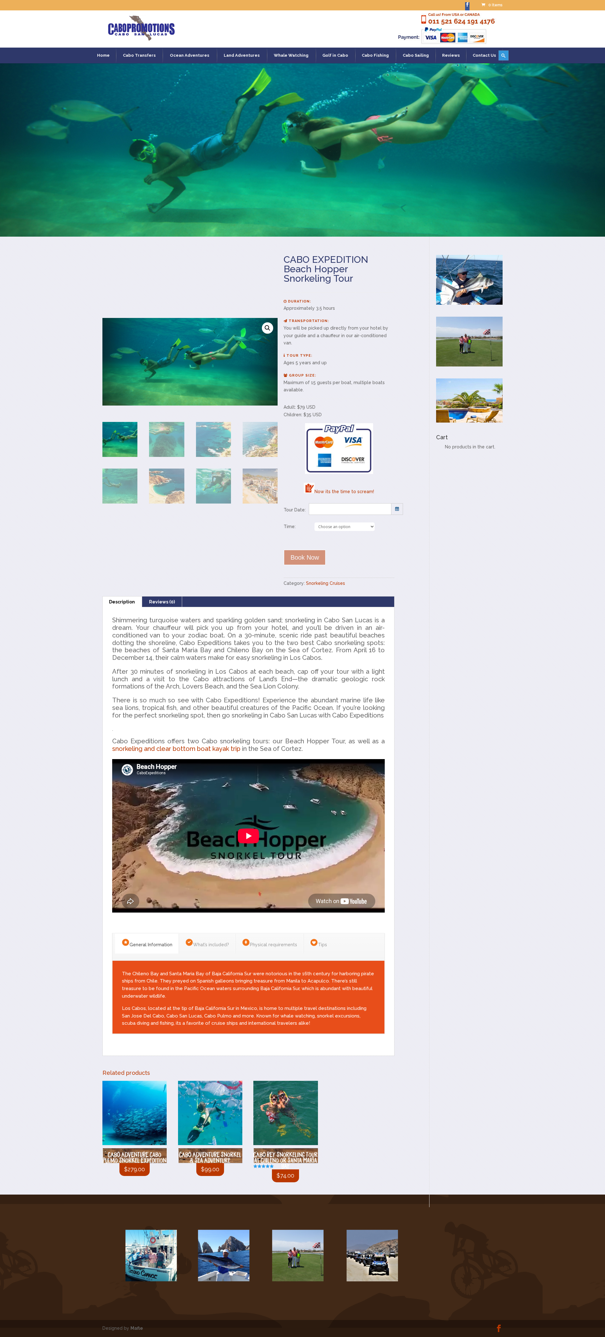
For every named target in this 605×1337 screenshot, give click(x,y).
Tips (322, 944)
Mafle (136, 1328)
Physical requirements (273, 944)
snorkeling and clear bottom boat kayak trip (176, 748)
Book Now (305, 557)
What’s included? (211, 944)
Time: (290, 526)
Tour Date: (295, 509)
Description (122, 601)
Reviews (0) (162, 601)
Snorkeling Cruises (325, 583)
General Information (151, 944)
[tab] (122, 601)
